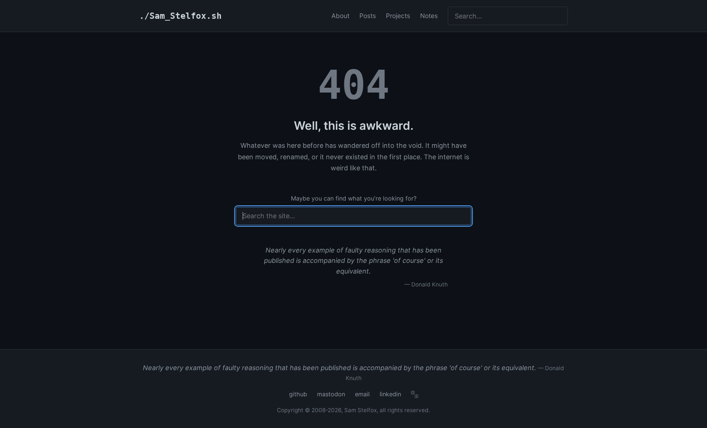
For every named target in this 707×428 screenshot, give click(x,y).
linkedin (390, 394)
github (298, 394)
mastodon (331, 394)
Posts (367, 16)
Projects (398, 16)
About (340, 16)
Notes (429, 16)
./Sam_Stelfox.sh (180, 16)
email (362, 394)
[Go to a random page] (414, 394)
